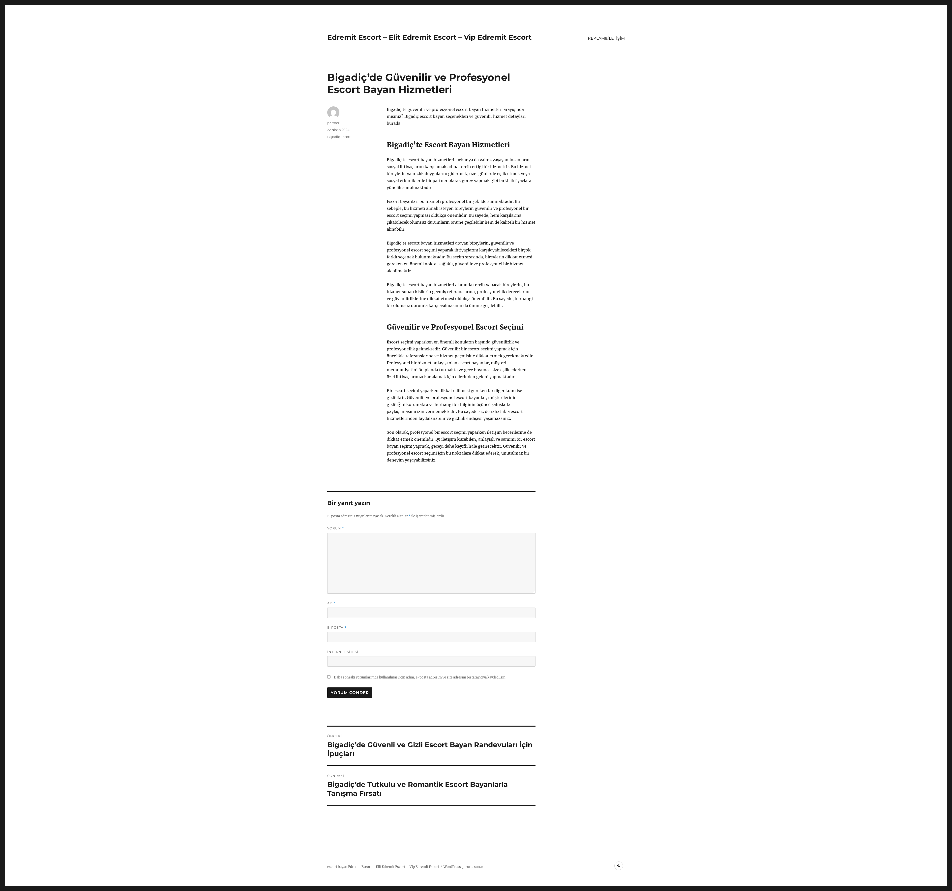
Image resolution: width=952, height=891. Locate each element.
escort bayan (337, 867)
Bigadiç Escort (339, 137)
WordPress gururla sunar (463, 867)
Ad (331, 603)
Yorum (335, 528)
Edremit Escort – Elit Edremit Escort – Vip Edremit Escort (429, 37)
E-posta (337, 627)
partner (333, 123)
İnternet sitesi (342, 652)
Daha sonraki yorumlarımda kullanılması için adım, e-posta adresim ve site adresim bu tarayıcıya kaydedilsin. (420, 677)
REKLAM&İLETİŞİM (606, 38)
